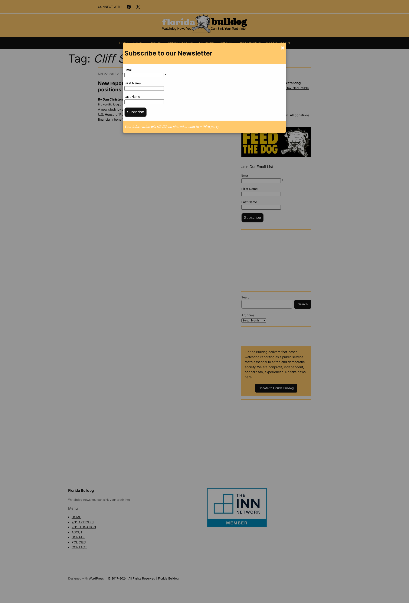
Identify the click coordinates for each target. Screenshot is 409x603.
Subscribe (135, 112)
